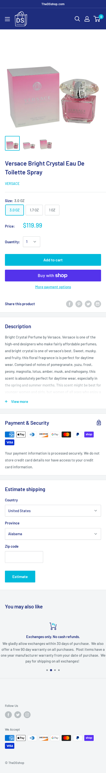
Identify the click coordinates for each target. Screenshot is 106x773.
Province (12, 523)
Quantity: (12, 242)
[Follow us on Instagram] (27, 714)
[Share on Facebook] (69, 303)
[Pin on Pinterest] (78, 303)
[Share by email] (97, 303)
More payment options (53, 287)
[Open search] (77, 19)
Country (11, 500)
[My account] (87, 19)
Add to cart (53, 259)
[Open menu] (7, 19)
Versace (12, 183)
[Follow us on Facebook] (8, 714)
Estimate (20, 576)
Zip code (11, 546)
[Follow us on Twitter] (17, 714)
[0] (97, 19)
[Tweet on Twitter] (88, 303)
